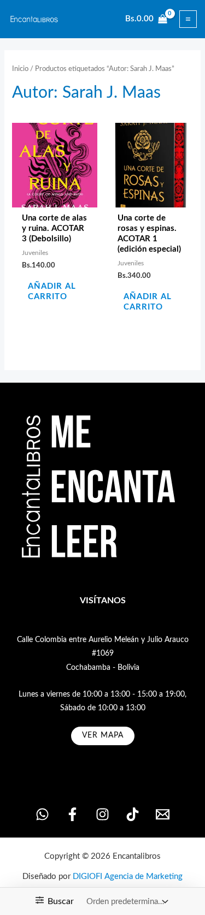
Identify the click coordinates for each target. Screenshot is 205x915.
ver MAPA (103, 735)
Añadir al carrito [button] (52, 291)
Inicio (20, 69)
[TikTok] (132, 814)
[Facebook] (72, 814)
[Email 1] (162, 814)
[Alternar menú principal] (188, 19)
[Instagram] (102, 814)
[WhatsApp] (42, 814)
